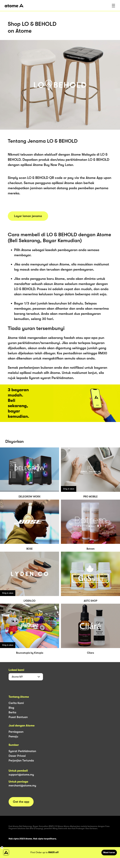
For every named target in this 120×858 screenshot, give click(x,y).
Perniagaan (16, 731)
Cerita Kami (16, 703)
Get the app (21, 801)
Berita (12, 712)
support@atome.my (21, 774)
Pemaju (13, 736)
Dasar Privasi (17, 755)
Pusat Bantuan (18, 717)
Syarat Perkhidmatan (22, 751)
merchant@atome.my (22, 785)
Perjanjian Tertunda (21, 760)
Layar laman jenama (28, 216)
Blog (11, 707)
